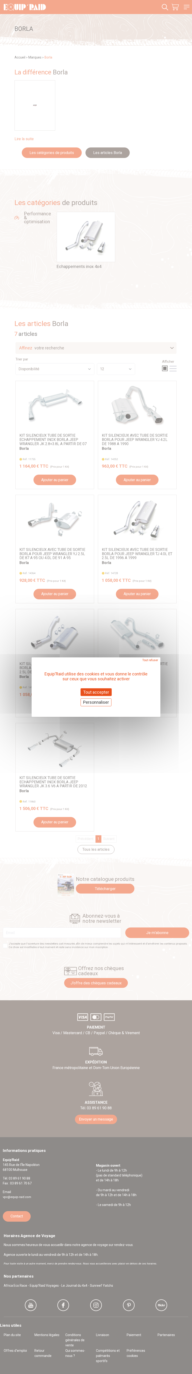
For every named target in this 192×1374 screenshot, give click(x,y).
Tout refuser (150, 660)
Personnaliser (96, 702)
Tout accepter (96, 691)
